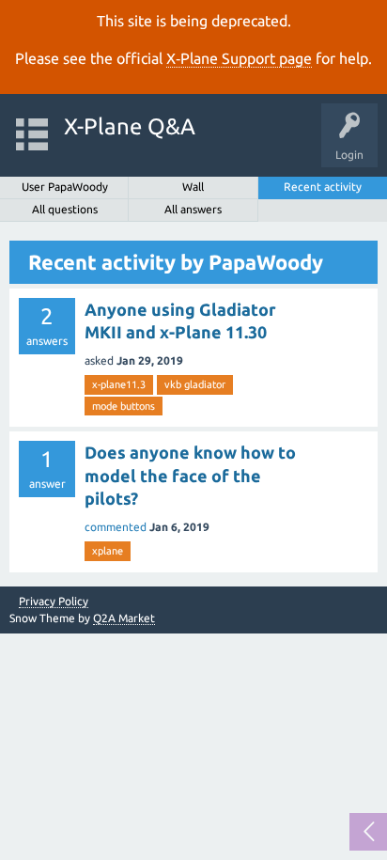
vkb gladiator (194, 384)
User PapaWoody (65, 186)
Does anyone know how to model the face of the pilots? (190, 475)
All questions (65, 209)
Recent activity (323, 186)
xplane (107, 550)
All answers (193, 209)
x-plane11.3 (119, 384)
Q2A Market (124, 618)
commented (116, 527)
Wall (193, 186)
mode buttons (123, 406)
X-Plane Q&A (129, 126)
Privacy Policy (53, 601)
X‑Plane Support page (239, 58)
